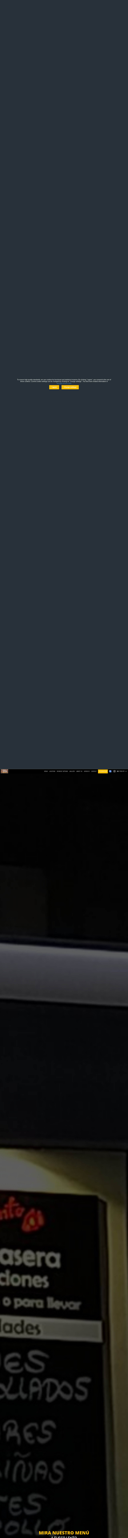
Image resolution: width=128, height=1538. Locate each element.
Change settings (70, 387)
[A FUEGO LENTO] (12, 771)
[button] (122, 771)
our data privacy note (64, 383)
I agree (54, 387)
